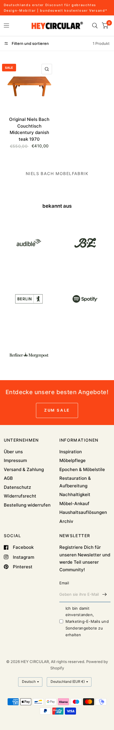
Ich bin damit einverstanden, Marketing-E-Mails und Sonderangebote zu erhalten (87, 621)
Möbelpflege (72, 460)
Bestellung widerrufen (27, 505)
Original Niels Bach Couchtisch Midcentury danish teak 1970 (29, 129)
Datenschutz (17, 487)
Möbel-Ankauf (74, 503)
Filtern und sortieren (30, 43)
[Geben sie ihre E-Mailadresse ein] (104, 594)
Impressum (15, 460)
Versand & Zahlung (24, 469)
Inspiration (70, 451)
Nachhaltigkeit (74, 494)
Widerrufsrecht (20, 496)
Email (64, 583)
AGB (8, 478)
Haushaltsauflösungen (83, 512)
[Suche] (95, 25)
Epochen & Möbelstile (82, 469)
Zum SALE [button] (57, 410)
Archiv (66, 521)
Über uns (13, 451)
